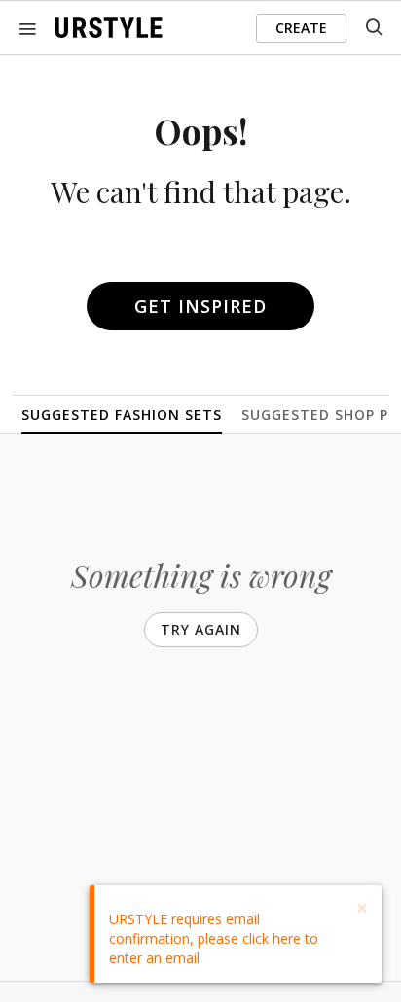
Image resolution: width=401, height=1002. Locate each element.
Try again (201, 629)
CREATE (301, 27)
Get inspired (200, 306)
